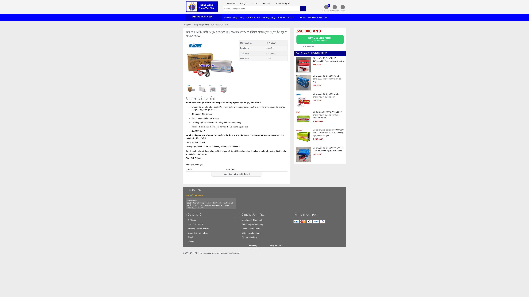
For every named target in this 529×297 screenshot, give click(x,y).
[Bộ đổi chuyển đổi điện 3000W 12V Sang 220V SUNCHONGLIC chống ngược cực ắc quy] (303, 136)
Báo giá (243, 3)
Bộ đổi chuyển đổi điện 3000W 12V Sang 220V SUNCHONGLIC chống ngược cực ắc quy (328, 133)
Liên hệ (342, 11)
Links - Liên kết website (198, 233)
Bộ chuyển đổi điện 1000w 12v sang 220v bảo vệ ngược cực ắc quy (327, 79)
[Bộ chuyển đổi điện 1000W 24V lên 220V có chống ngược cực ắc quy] (303, 154)
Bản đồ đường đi (282, 3)
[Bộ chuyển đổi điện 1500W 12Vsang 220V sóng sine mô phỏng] (303, 65)
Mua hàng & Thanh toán (252, 220)
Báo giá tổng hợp (249, 237)
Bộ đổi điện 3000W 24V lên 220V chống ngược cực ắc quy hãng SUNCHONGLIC (327, 115)
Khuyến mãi (230, 3)
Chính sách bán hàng (251, 233)
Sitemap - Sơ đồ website (198, 229)
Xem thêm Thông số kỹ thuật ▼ (237, 174)
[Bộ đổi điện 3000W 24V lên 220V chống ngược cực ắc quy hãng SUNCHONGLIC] (303, 119)
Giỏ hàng (325, 8)
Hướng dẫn (334, 11)
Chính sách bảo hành (251, 229)
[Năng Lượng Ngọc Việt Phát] (202, 6)
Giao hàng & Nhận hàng (252, 224)
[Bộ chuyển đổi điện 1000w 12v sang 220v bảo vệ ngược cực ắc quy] (303, 83)
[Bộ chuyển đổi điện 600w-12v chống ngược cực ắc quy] (303, 101)
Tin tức (254, 3)
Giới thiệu (266, 3)
